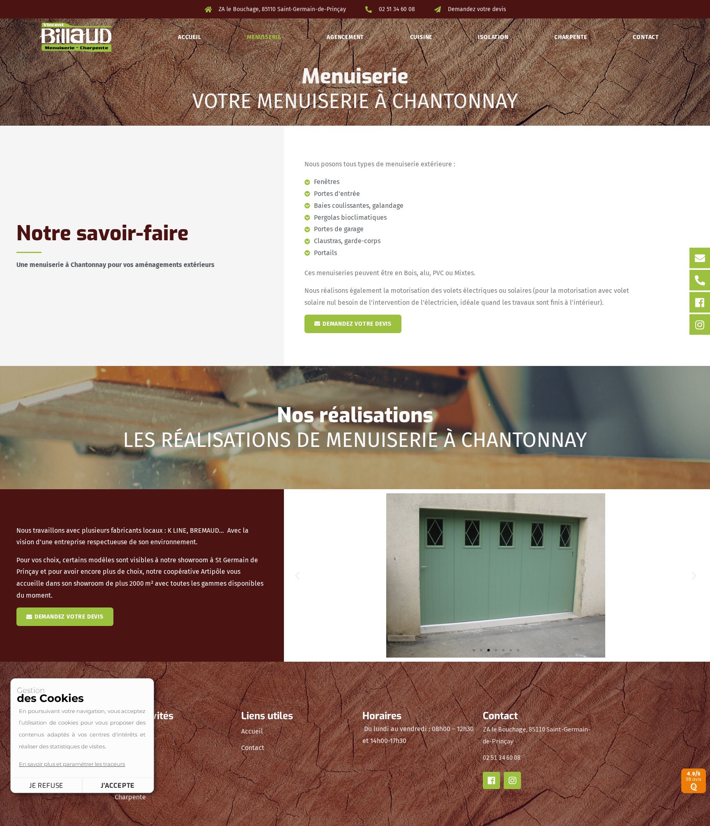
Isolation (493, 37)
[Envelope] (699, 258)
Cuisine (421, 37)
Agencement (345, 37)
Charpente (570, 37)
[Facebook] (699, 302)
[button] (297, 575)
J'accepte (118, 785)
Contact (646, 37)
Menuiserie (264, 37)
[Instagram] (699, 324)
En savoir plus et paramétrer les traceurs (72, 764)
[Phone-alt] (699, 280)
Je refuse (46, 785)
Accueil (189, 37)
